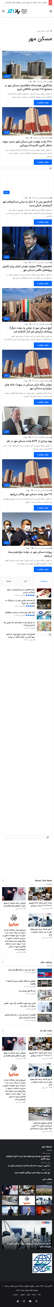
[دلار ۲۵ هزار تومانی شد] (44, 995)
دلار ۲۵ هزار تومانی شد (27, 991)
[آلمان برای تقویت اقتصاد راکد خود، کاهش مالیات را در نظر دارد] (44, 1007)
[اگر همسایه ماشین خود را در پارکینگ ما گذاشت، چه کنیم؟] (44, 604)
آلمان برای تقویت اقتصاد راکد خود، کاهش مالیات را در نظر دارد (20, 1005)
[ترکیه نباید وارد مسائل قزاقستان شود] (44, 973)
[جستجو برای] (50, 12)
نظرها (9, 581)
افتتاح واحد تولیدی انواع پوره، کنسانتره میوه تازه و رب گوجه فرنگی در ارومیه (20, 635)
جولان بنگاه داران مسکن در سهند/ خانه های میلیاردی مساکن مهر (28, 386)
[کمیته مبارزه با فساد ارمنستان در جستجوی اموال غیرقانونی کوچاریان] (27, 1210)
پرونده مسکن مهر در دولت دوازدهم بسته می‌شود (30, 554)
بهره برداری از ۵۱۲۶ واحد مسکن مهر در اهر (29, 441)
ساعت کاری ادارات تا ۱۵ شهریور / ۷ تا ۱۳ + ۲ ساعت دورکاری (40, 904)
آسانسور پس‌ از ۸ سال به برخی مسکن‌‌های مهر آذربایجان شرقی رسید (27, 203)
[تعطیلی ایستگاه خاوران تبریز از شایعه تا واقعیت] (44, 983)
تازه (25, 581)
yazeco (47, 138)
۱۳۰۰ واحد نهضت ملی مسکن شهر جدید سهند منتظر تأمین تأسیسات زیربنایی (27, 143)
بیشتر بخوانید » (43, 102)
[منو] (3, 12)
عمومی (22, 1294)
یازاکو (48, 82)
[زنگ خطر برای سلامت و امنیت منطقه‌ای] (44, 615)
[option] (27, 1234)
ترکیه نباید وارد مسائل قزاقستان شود (22, 970)
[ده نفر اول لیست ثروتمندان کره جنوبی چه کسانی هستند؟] (44, 626)
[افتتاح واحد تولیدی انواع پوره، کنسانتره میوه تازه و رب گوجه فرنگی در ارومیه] (44, 732)
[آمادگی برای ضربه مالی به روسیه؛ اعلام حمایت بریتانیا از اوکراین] (10, 1210)
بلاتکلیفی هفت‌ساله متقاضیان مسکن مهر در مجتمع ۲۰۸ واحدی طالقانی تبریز (28, 87)
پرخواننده (43, 581)
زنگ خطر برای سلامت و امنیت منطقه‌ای (20, 612)
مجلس (15, 1294)
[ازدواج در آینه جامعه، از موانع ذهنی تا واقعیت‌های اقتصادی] (14, 894)
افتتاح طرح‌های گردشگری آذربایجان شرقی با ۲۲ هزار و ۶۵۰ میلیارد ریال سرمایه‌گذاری (41, 1126)
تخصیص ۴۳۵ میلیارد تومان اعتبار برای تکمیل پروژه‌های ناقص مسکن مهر (27, 268)
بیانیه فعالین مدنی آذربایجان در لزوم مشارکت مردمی (21, 591)
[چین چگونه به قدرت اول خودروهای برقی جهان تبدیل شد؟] (44, 1210)
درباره (34, 1294)
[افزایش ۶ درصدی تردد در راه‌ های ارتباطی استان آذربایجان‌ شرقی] (44, 1018)
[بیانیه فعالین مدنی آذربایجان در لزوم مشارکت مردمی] (44, 593)
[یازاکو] (17, 11)
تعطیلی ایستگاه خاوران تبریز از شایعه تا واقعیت (21, 982)
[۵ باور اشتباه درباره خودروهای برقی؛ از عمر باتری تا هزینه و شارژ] (40, 920)
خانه (48, 31)
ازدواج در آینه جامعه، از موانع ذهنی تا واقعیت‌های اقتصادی (26, 2)
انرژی (28, 1294)
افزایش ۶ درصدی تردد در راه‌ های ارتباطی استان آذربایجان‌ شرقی (20, 1016)
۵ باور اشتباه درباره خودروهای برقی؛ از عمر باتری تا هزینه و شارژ (41, 932)
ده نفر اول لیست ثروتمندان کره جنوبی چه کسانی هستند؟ (19, 624)
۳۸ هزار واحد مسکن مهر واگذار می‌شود (31, 494)
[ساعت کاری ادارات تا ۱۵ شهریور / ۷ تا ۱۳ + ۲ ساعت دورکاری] (40, 893)
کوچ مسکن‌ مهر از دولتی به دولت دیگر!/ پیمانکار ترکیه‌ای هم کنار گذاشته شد (30, 330)
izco (18, 1290)
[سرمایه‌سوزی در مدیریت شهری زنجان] (44, 1189)
